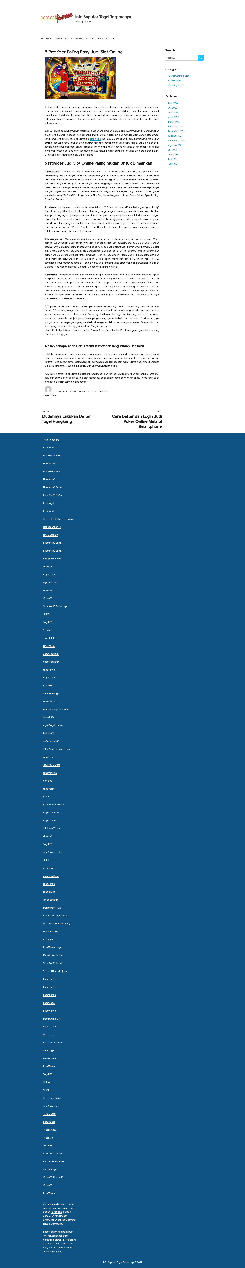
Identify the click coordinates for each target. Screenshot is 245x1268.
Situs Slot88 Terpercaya (55, 606)
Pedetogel (48, 447)
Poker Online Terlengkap (55, 915)
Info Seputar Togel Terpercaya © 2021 (122, 1262)
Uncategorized (175, 85)
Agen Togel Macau (53, 725)
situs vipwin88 (50, 773)
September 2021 (176, 140)
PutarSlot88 (49, 979)
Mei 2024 (173, 103)
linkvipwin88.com (51, 828)
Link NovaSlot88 (51, 471)
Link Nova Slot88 (51, 455)
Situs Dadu (48, 1034)
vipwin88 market (51, 765)
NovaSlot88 (49, 463)
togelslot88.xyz (51, 812)
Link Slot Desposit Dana (55, 709)
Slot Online (104, 391)
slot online (95, 139)
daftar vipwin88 (51, 741)
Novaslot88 (56, 1212)
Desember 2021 (176, 131)
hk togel (47, 1082)
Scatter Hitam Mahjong (55, 971)
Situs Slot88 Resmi (52, 963)
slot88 (46, 614)
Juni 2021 (173, 154)
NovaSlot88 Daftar (52, 487)
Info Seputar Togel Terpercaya (103, 16)
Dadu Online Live (52, 1018)
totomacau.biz (50, 535)
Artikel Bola (77, 38)
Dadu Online (49, 1058)
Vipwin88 (47, 598)
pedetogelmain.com (53, 804)
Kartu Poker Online (53, 955)
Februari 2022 (175, 126)
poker (46, 796)
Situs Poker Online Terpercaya (58, 519)
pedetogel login (51, 654)
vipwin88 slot (49, 701)
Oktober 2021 (175, 136)
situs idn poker (50, 931)
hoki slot (47, 780)
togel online (49, 892)
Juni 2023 (173, 112)
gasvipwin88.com (52, 558)
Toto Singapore (51, 439)
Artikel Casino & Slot (97, 38)
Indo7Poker (49, 1066)
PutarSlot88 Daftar (53, 495)
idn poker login (50, 899)
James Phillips (50, 395)
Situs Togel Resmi (52, 1098)
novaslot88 (49, 638)
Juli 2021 (172, 150)
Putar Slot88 (49, 995)
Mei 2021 (172, 159)
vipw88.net (48, 757)
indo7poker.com (51, 1106)
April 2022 (173, 117)
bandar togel (50, 1169)
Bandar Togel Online (53, 1161)
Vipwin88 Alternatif (53, 1177)
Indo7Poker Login (52, 947)
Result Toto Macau (53, 1042)
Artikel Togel (61, 38)
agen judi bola (50, 582)
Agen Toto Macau (52, 1153)
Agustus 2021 (175, 145)
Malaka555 (48, 733)
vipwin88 (47, 566)
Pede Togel (49, 1122)
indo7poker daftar (52, 852)
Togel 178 (48, 1137)
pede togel (48, 868)
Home (49, 38)
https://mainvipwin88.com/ (56, 749)
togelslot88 (49, 574)
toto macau (49, 646)
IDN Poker (48, 939)
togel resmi (49, 788)
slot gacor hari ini (52, 527)
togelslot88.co (50, 820)
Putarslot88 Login (52, 543)
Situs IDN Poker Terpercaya (57, 923)
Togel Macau (49, 1129)
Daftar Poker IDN (52, 907)
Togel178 (47, 622)
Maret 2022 (174, 122)
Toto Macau (49, 1114)
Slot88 (46, 1090)
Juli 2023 (172, 108)
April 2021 (173, 164)
